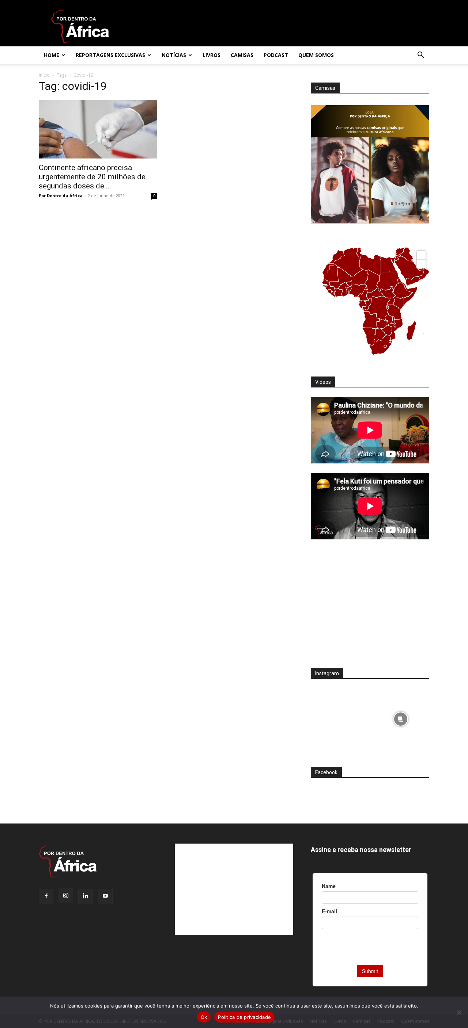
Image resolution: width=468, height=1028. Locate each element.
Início (44, 75)
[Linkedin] (85, 896)
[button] (420, 55)
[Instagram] (65, 895)
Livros (211, 54)
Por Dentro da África (61, 195)
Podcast (276, 54)
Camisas (242, 54)
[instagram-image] (339, 717)
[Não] (459, 1012)
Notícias (174, 54)
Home (51, 54)
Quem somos (316, 54)
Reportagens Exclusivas (110, 54)
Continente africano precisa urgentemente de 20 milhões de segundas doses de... (92, 176)
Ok (204, 1017)
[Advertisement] (370, 608)
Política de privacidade (244, 1017)
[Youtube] (105, 896)
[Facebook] (46, 896)
